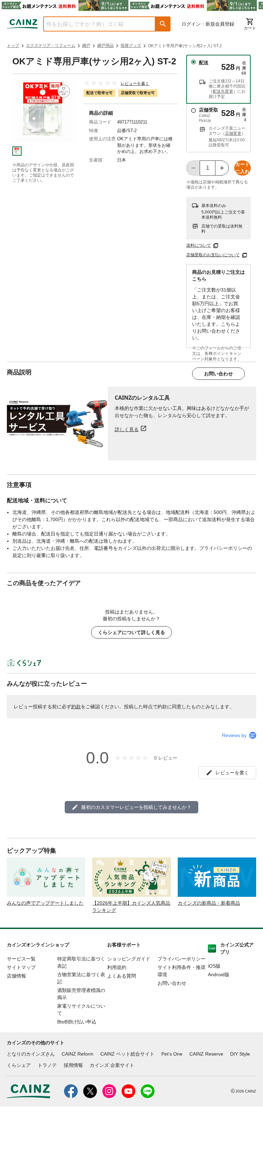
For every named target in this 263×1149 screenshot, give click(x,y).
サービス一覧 (21, 958)
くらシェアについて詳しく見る (131, 632)
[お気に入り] (64, 91)
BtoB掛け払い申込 (76, 1021)
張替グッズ (131, 45)
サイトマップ (21, 967)
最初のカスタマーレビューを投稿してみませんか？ (136, 807)
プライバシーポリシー (181, 958)
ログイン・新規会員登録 (207, 24)
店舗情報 (16, 976)
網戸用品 (105, 45)
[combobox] (94, 24)
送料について (198, 245)
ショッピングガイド (128, 958)
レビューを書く (135, 83)
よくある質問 (121, 976)
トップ (13, 45)
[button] (163, 23)
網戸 (86, 45)
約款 (76, 706)
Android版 (218, 974)
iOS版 (214, 966)
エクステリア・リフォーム (50, 45)
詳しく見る (127, 429)
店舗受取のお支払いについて (213, 255)
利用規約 (116, 967)
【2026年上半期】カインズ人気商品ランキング (131, 906)
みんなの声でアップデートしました (45, 903)
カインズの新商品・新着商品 (209, 903)
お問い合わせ (218, 373)
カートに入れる (242, 169)
